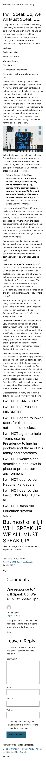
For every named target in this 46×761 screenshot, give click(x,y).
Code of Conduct (11, 749)
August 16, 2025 (13, 616)
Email (10, 698)
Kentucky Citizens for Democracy (18, 4)
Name (10, 687)
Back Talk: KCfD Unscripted (14, 562)
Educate (29, 562)
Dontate (23, 752)
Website (10, 710)
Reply (9, 632)
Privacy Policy (27, 749)
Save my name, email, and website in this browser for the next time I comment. (23, 724)
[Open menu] (41, 4)
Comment (12, 659)
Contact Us (12, 752)
